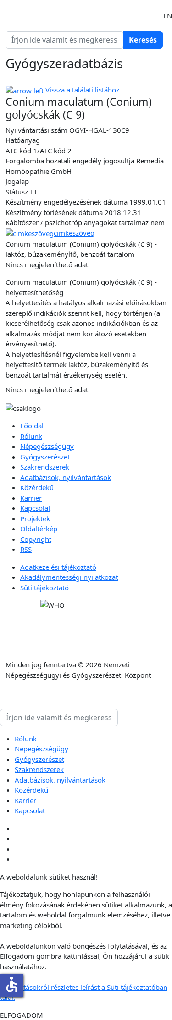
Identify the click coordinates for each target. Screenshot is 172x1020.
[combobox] (64, 40)
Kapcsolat (35, 508)
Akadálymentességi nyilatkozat (69, 577)
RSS (26, 549)
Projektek (35, 518)
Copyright (35, 539)
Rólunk (31, 436)
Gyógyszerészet (45, 456)
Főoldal (32, 425)
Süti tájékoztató (44, 587)
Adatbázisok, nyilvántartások (65, 477)
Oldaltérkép (38, 528)
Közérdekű (37, 487)
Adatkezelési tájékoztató (58, 567)
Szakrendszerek (44, 466)
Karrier (31, 497)
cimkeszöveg (74, 232)
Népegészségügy (47, 446)
